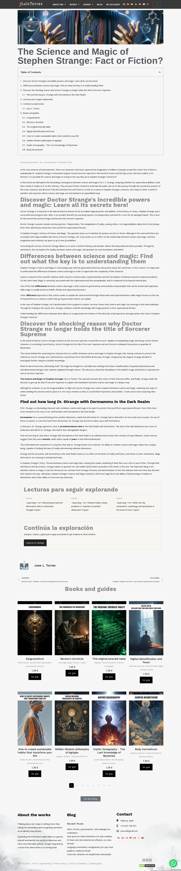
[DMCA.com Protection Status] (147, 866)
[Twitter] (147, 860)
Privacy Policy (60, 863)
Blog (99, 4)
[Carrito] (157, 4)
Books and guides (31, 113)
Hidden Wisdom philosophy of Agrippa (44, 140)
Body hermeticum (35, 149)
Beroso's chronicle (35, 122)
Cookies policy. (95, 863)
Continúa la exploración (33, 103)
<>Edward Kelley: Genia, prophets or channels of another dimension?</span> (89, 504)
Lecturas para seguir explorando (38, 99)
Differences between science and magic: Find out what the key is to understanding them (63, 85)
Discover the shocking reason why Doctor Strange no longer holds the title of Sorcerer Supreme (67, 90)
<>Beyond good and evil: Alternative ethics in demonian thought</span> (44, 504)
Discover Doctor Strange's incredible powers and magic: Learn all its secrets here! (60, 81)
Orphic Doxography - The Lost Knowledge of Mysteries (52, 145)
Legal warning (45, 863)
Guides (86, 4)
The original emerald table (38, 126)
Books (73, 4)
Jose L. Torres (33, 108)
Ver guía (35, 676)
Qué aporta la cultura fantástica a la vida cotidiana (89, 836)
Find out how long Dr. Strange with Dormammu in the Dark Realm (56, 94)
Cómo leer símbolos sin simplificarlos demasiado (89, 854)
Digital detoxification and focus (41, 131)
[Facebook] (143, 860)
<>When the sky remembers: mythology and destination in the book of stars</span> (135, 504)
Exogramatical (33, 117)
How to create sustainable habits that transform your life (53, 136)
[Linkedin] (150, 860)
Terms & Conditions (78, 863)
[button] (160, 72)
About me (58, 4)
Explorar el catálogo (35, 542)
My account (113, 4)
